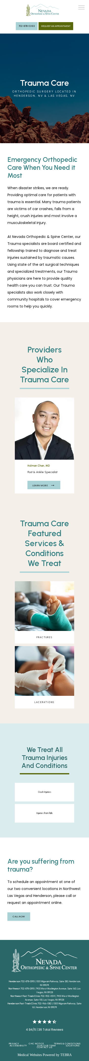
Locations (72, 1045)
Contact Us (44, 1047)
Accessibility (18, 1045)
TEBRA (66, 1055)
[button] (82, 8)
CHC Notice (36, 1043)
